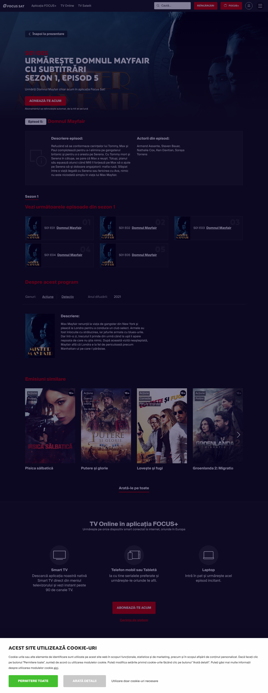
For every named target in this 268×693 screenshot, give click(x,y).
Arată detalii (85, 681)
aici (56, 668)
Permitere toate (33, 681)
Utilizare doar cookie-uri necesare (134, 681)
